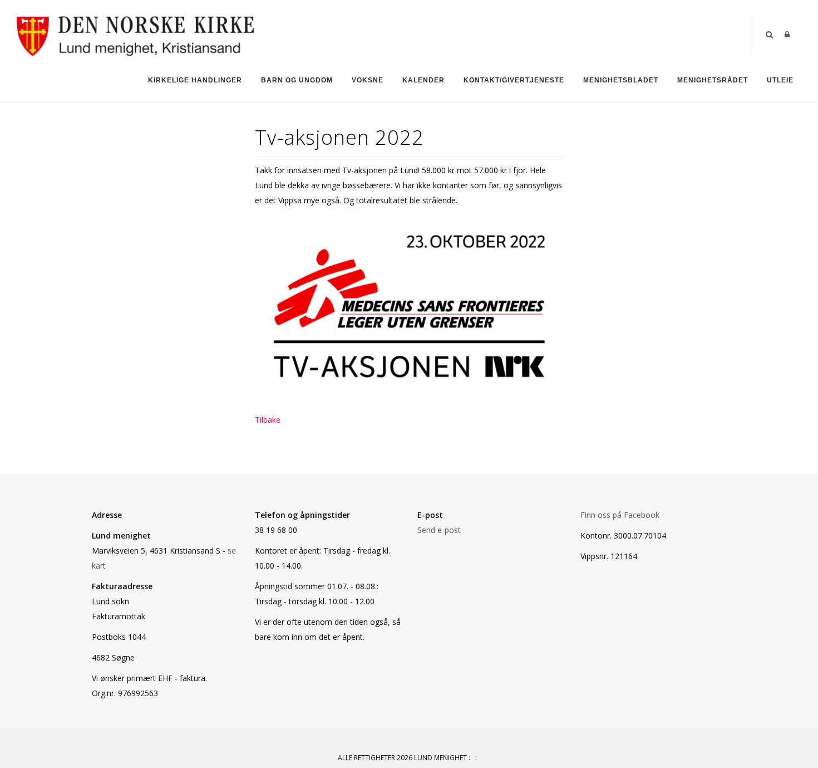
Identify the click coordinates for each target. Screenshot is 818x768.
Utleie (780, 80)
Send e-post (439, 530)
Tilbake (267, 419)
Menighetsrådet (712, 80)
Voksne (367, 80)
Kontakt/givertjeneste (514, 80)
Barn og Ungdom (297, 80)
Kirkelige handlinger (195, 80)
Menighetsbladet (620, 80)
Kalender (423, 80)
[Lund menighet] (135, 34)
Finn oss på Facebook (619, 515)
